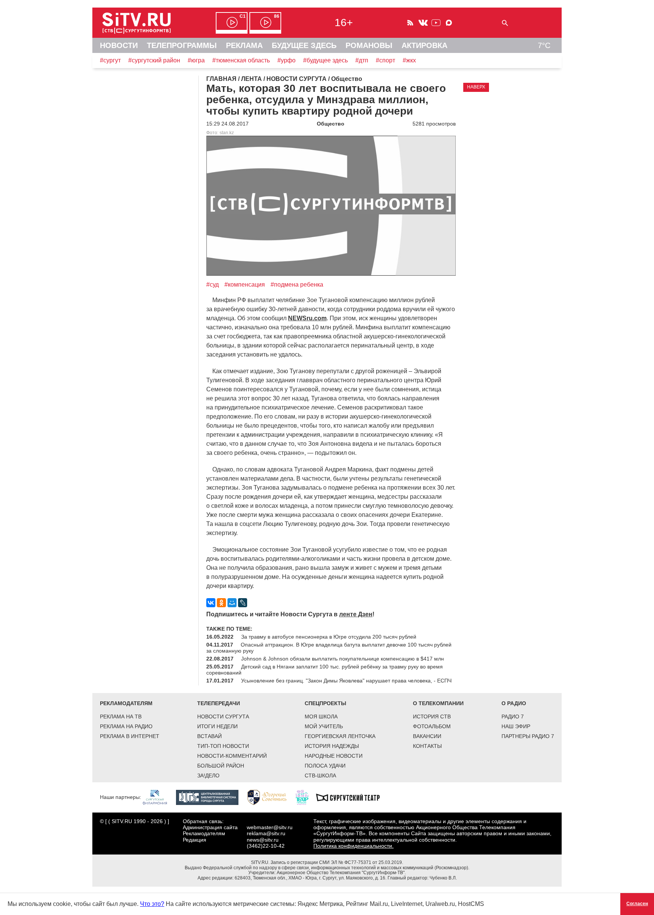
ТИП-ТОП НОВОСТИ (223, 746)
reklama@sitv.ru (266, 833)
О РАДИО (513, 703)
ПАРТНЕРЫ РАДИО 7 (527, 736)
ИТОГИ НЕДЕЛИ (217, 726)
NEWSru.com (307, 318)
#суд (212, 284)
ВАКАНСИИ (427, 736)
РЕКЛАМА (244, 45)
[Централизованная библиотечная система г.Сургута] (211, 797)
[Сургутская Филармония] (158, 797)
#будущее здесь (325, 60)
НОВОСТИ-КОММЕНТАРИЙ (232, 756)
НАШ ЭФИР (515, 726)
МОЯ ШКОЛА (321, 716)
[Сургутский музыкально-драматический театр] (351, 797)
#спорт (385, 60)
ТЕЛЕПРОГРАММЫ (182, 45)
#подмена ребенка (297, 284)
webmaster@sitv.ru (270, 827)
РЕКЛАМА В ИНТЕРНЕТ (129, 736)
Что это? (152, 904)
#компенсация (244, 284)
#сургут (110, 60)
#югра (196, 60)
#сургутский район (154, 60)
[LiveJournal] (242, 602)
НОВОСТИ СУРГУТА (223, 716)
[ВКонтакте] (210, 602)
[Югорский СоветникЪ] (271, 797)
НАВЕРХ (476, 87)
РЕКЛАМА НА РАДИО (126, 726)
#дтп (361, 60)
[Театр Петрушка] (306, 797)
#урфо (286, 60)
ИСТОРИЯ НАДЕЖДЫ (332, 746)
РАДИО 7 (512, 716)
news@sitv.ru (263, 840)
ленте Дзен (355, 614)
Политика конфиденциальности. (353, 846)
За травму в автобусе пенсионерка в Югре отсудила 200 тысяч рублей (328, 637)
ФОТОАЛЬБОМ (432, 726)
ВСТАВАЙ (209, 736)
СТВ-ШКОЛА (320, 775)
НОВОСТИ (119, 45)
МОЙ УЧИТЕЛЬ (324, 726)
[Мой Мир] (232, 602)
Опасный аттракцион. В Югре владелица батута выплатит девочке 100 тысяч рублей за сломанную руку (329, 648)
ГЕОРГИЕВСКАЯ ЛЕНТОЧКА (340, 736)
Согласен (637, 903)
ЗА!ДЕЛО (208, 775)
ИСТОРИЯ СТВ (432, 716)
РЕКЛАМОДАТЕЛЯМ (126, 703)
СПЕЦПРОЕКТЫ (325, 703)
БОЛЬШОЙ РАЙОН (220, 766)
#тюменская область (241, 60)
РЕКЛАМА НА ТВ (121, 716)
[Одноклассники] (221, 602)
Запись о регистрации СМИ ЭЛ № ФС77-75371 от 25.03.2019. (337, 862)
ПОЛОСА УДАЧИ (325, 766)
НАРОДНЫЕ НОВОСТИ (334, 756)
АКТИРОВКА (424, 45)
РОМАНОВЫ (369, 45)
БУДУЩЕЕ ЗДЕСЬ (304, 45)
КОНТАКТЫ (427, 746)
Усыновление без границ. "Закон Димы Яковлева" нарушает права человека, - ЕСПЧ (346, 681)
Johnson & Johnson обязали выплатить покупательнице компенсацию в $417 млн (342, 659)
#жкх (409, 60)
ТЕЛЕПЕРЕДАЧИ (218, 703)
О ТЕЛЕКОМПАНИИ (438, 703)
